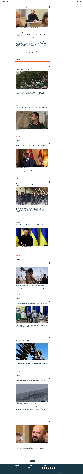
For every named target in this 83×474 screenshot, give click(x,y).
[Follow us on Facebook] (42, 468)
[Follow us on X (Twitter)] (44, 468)
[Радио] (80, 1)
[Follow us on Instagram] (48, 468)
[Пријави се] (54, 468)
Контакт (16, 470)
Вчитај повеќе (32, 460)
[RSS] (50, 468)
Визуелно (29, 467)
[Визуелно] (77, 1)
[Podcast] (52, 468)
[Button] (18, 59)
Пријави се (16, 467)
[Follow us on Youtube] (46, 468)
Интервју (29, 470)
